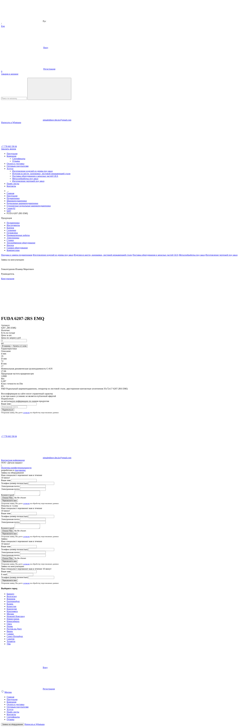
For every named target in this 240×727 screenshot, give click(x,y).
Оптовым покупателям (17, 166)
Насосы (10, 245)
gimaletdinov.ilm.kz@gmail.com (57, 120)
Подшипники (13, 223)
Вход (45, 47)
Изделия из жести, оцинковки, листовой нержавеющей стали (41, 173)
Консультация (7, 278)
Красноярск (12, 611)
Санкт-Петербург (15, 636)
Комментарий (7, 495)
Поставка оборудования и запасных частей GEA (35, 176)
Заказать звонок (8, 149)
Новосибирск (13, 621)
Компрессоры (13, 250)
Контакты (11, 186)
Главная (10, 697)
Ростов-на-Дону (14, 629)
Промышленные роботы (18, 235)
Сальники (11, 230)
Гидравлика (12, 233)
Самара (10, 634)
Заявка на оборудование (12, 724)
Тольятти (11, 641)
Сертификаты (18, 158)
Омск (9, 624)
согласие (26, 412)
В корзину (6, 346)
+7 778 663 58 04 (9, 146)
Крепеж (10, 228)
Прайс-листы (13, 183)
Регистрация (49, 69)
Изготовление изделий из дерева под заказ (32, 171)
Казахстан (11, 606)
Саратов (10, 639)
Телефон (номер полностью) (14, 483)
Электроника (13, 238)
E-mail (4, 574)
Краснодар (12, 609)
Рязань (10, 631)
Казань (10, 604)
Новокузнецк (13, 619)
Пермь (10, 626)
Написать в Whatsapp (11, 122)
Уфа (9, 644)
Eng (3, 26)
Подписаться (7, 410)
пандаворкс (20, 470)
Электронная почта (10, 486)
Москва (10, 614)
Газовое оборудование (17, 248)
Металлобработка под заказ (25, 178)
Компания (11, 156)
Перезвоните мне (9, 501)
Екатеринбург (13, 601)
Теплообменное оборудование (21, 243)
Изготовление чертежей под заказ (28, 181)
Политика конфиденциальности (16, 468)
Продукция (12, 153)
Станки (10, 240)
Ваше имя (5, 404)
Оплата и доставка (15, 163)
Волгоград (12, 596)
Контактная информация (13, 460)
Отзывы (16, 161)
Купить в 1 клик (20, 346)
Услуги (10, 168)
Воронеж (11, 599)
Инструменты (13, 225)
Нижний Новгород (16, 616)
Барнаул (10, 594)
